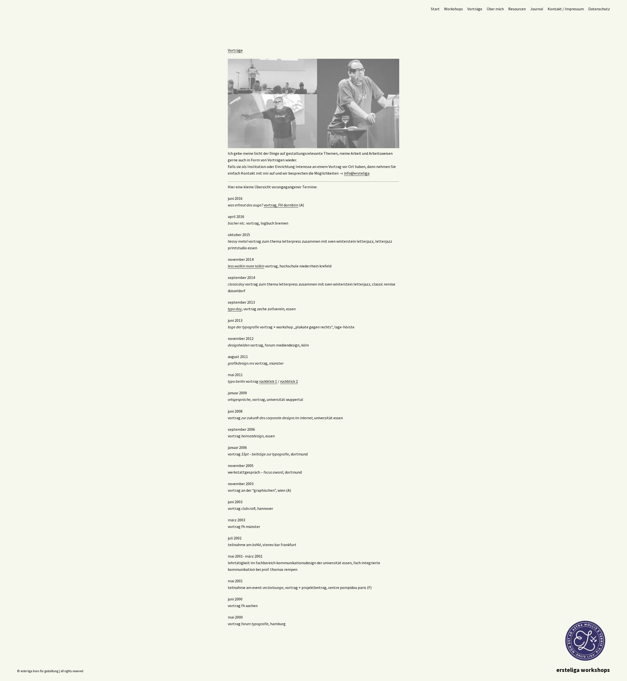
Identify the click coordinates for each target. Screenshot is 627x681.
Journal (536, 8)
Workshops (453, 8)
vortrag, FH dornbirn (281, 205)
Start (435, 8)
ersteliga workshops (583, 670)
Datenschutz (599, 8)
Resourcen (517, 8)
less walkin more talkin (246, 265)
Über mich (495, 8)
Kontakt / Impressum (566, 8)
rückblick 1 (268, 381)
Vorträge (474, 8)
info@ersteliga (356, 173)
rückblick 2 (289, 381)
